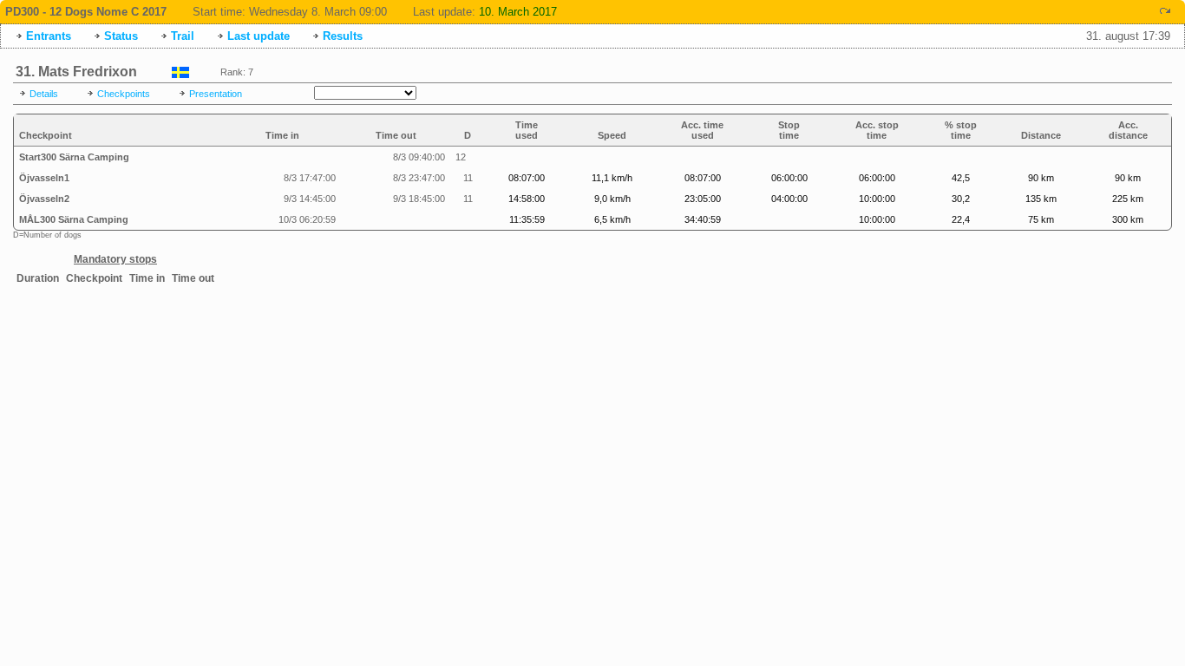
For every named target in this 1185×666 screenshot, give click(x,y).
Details (43, 93)
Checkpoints (123, 93)
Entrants (48, 35)
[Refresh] (1165, 10)
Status (121, 35)
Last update (258, 35)
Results (343, 35)
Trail (182, 35)
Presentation (215, 93)
